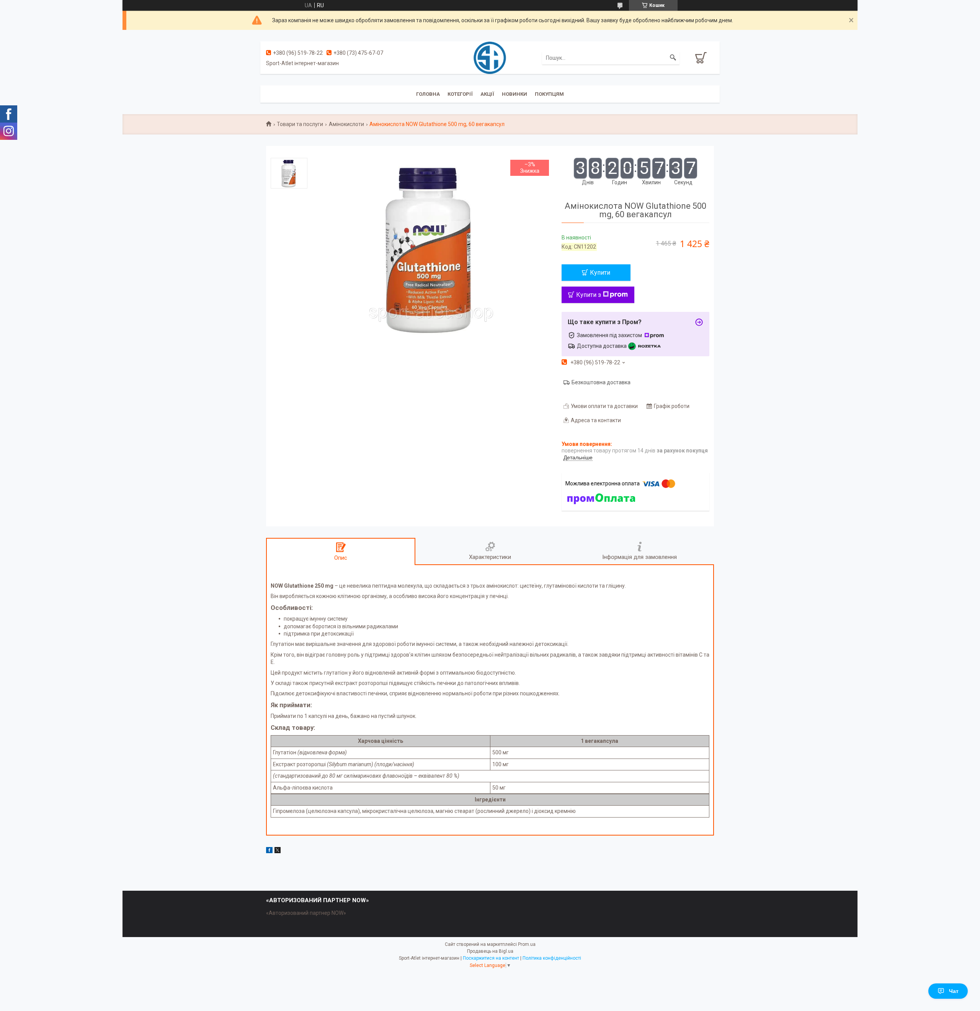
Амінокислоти (346, 124)
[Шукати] (673, 58)
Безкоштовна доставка (601, 382)
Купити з (588, 294)
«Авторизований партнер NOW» (306, 913)
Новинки (514, 94)
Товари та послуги (300, 124)
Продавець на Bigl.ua (490, 951)
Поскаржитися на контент (491, 958)
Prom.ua (527, 944)
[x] (277, 851)
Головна (428, 94)
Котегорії (460, 94)
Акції (487, 94)
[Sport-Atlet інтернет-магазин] (490, 57)
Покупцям (549, 94)
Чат (954, 991)
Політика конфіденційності (552, 958)
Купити (600, 272)
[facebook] (269, 851)
